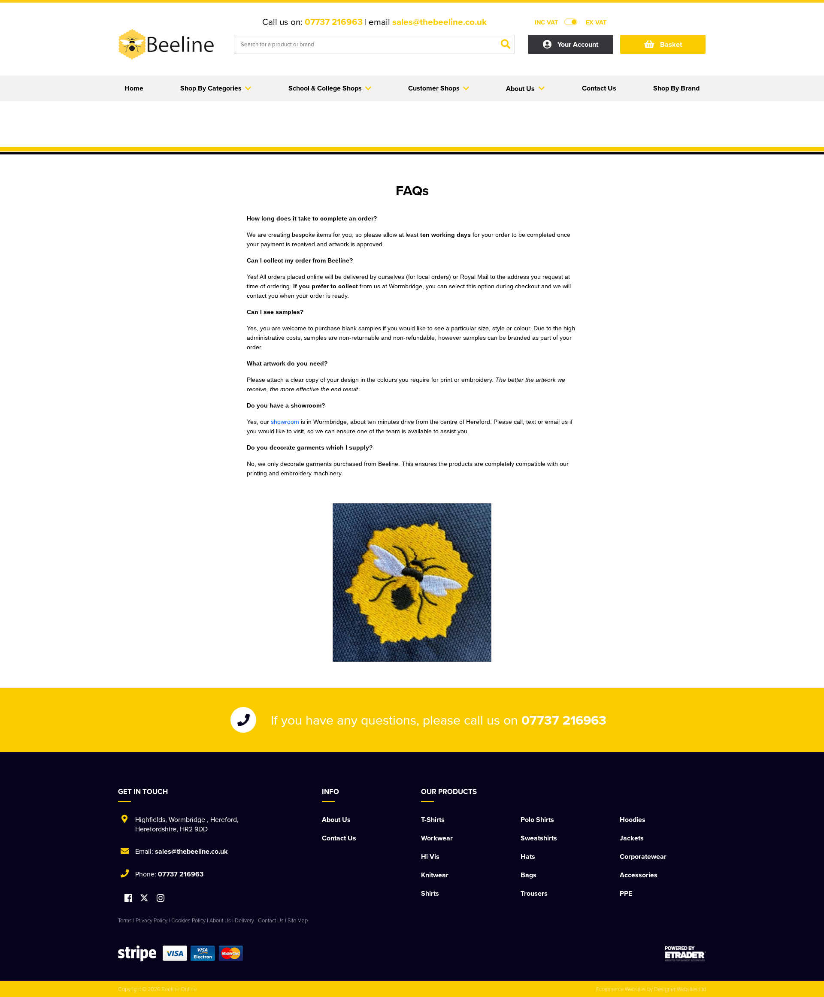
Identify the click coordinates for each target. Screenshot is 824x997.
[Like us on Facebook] (128, 898)
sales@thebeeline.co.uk (439, 21)
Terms (125, 920)
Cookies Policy (188, 920)
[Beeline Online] (169, 45)
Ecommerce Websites (621, 989)
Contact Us (339, 838)
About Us (336, 820)
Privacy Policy (151, 920)
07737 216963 (334, 21)
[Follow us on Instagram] (160, 898)
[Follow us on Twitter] (145, 898)
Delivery (244, 920)
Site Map (298, 920)
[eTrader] (685, 954)
